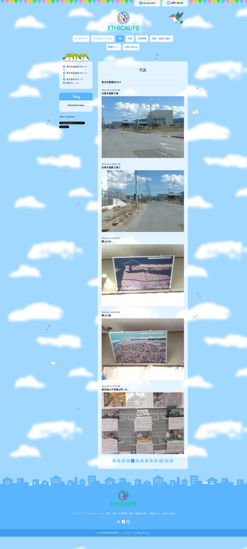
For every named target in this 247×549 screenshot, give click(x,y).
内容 (130, 38)
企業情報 (142, 38)
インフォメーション (102, 38)
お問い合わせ (177, 3)
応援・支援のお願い (161, 38)
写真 (120, 38)
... (166, 461)
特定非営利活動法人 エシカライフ (118, 533)
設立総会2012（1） (75, 79)
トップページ (81, 38)
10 (161, 461)
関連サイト (113, 47)
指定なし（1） (73, 83)
